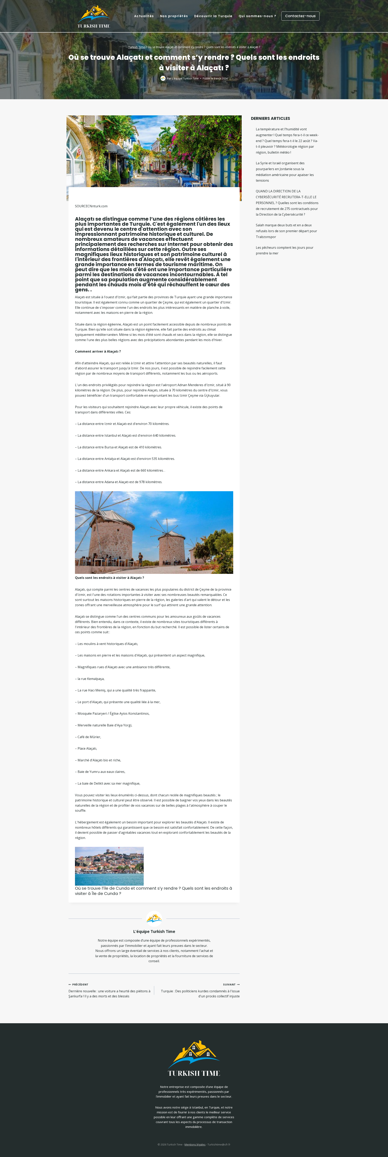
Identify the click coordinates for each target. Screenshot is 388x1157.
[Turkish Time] (94, 15)
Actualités (144, 16)
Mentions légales (195, 1144)
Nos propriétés (174, 16)
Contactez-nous (300, 15)
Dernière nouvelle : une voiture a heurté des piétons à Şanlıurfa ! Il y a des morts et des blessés (109, 990)
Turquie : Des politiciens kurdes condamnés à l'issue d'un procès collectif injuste (200, 990)
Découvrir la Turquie (213, 16)
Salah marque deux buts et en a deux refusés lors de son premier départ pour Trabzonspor (286, 231)
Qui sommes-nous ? (257, 16)
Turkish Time (136, 47)
